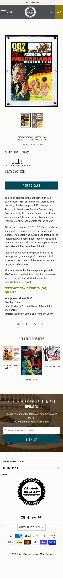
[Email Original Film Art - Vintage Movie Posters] (23, 518)
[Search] (51, 12)
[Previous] (7, 71)
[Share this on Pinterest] (35, 324)
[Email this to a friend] (43, 324)
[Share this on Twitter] (18, 324)
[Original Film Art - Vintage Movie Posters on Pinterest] (39, 518)
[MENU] (1, 12)
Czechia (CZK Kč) (29, 527)
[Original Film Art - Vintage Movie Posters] (30, 12)
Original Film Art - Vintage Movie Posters (35, 554)
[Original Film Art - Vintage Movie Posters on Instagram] (34, 518)
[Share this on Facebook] (26, 324)
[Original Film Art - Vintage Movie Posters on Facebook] (28, 518)
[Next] (55, 71)
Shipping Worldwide (32, 2)
